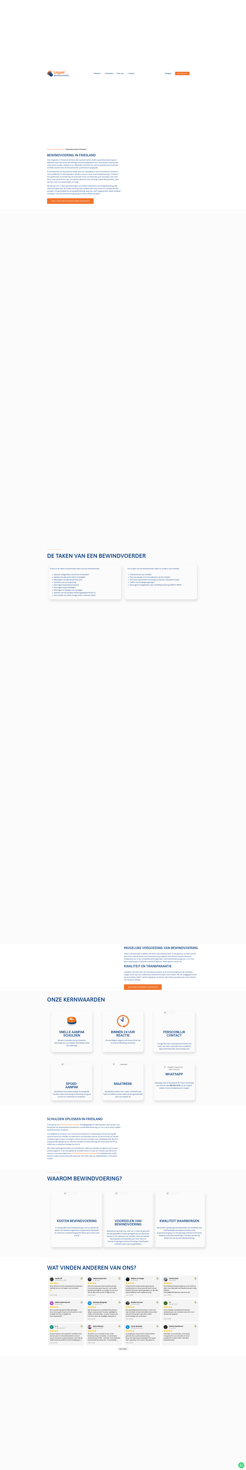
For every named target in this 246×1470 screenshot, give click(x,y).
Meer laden (123, 1349)
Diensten (97, 73)
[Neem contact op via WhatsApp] (241, 1465)
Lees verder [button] (53, 1295)
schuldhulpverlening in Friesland (84, 1153)
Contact (131, 73)
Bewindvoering (58, 149)
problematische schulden (69, 1125)
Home (49, 149)
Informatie (109, 73)
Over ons (120, 73)
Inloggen (168, 73)
